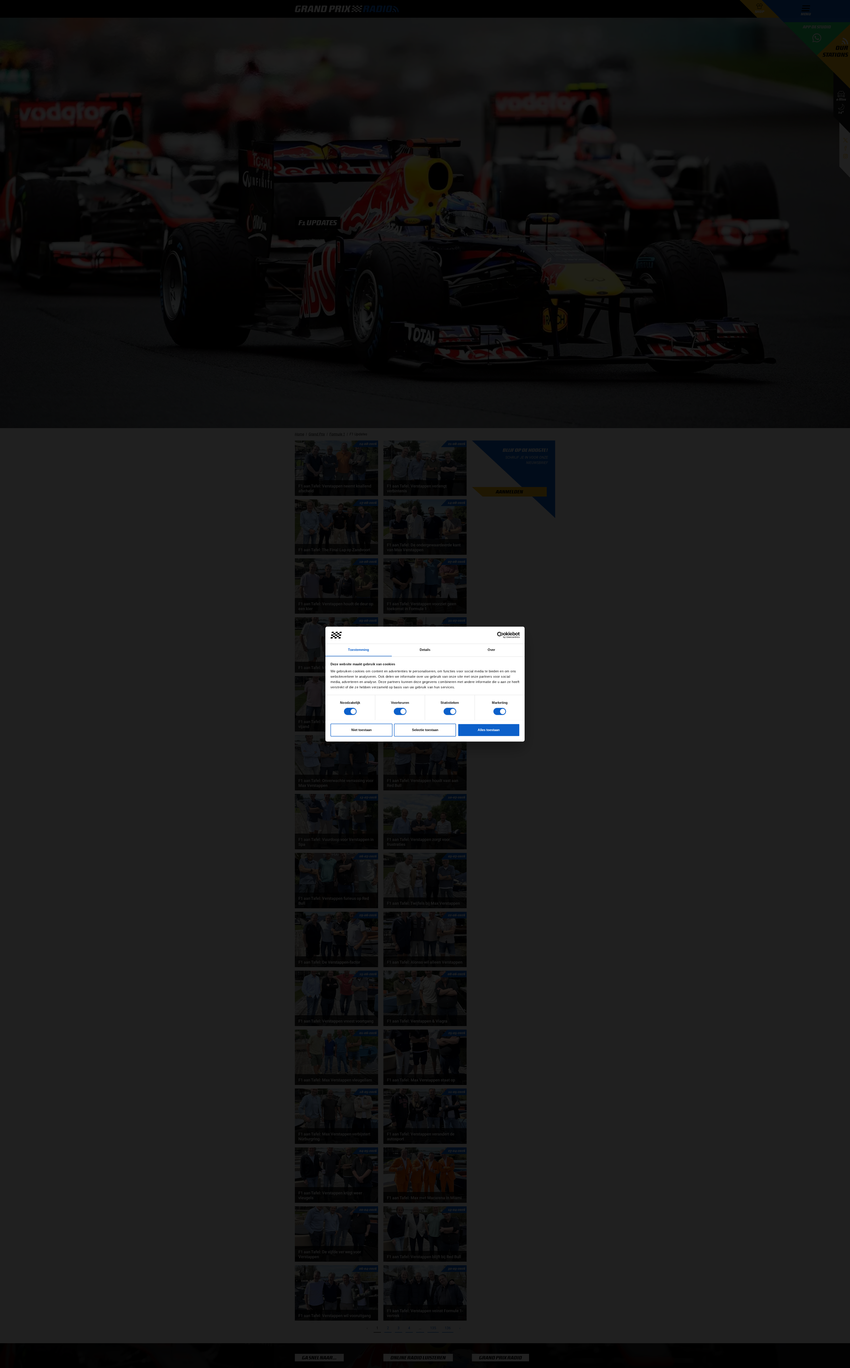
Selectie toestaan (425, 730)
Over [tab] (491, 650)
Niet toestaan (361, 730)
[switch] (400, 711)
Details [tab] (425, 650)
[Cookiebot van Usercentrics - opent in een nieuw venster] (500, 635)
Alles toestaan (489, 730)
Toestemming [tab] (358, 650)
